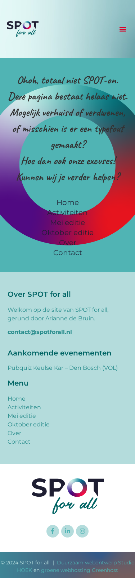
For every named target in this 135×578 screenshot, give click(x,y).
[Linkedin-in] (67, 531)
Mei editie (67, 222)
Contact (67, 252)
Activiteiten (67, 212)
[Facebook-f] (52, 531)
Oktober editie (67, 232)
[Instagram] (82, 531)
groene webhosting (65, 570)
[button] (122, 29)
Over (67, 242)
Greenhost (105, 570)
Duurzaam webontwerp (87, 562)
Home (68, 202)
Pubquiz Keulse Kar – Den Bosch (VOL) (63, 367)
